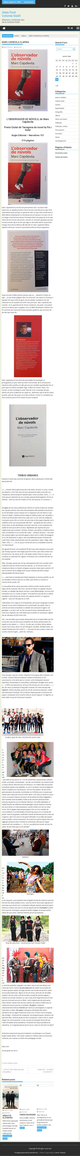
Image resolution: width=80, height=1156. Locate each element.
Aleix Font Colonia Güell (11, 14)
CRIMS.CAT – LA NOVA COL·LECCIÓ (45, 1071)
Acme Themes (60, 1153)
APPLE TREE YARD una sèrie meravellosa (13, 1071)
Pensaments (59, 130)
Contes (57, 105)
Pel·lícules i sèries (61, 126)
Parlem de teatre (61, 157)
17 (57, 73)
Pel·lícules (58, 123)
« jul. (56, 85)
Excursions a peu (61, 153)
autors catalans (8, 1063)
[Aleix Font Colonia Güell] (4, 28)
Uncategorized (60, 141)
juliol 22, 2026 (42, 1109)
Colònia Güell (59, 101)
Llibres (16, 1063)
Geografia (58, 112)
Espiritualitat (59, 108)
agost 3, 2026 (25, 1109)
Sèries (57, 137)
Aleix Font (18, 47)
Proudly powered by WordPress (26, 1153)
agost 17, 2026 (8, 1110)
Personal (58, 133)
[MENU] (77, 28)
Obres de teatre (61, 119)
